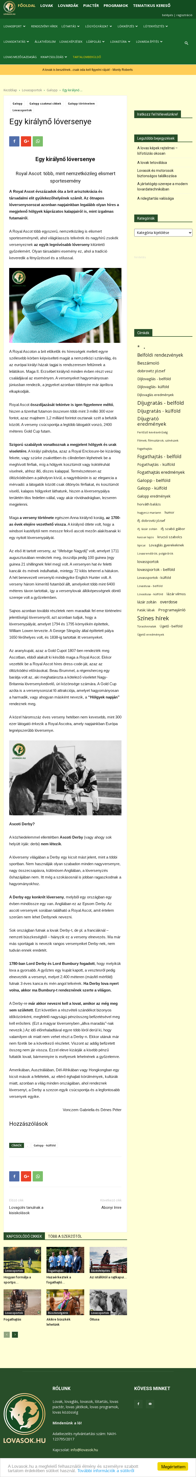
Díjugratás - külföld (158, 410)
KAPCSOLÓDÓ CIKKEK (24, 1236)
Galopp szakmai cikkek (45, 103)
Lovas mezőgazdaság (20, 57)
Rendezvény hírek (44, 26)
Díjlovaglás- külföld (153, 386)
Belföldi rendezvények (160, 355)
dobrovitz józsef (151, 370)
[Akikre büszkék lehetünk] (65, 1302)
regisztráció (184, 15)
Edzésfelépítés (100, 1270)
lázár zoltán (146, 602)
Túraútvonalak (146, 626)
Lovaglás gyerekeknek (166, 545)
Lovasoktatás (14, 41)
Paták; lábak (146, 610)
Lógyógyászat (96, 26)
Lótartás (69, 26)
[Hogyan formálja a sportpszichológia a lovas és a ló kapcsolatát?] (22, 1260)
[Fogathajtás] (22, 1302)
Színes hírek (153, 618)
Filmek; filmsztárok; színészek (157, 440)
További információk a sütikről (105, 1470)
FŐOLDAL (26, 5)
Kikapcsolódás (52, 57)
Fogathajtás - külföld (156, 464)
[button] (186, 43)
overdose (168, 602)
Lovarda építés (147, 41)
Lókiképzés (126, 26)
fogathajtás (144, 448)
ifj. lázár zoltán (147, 529)
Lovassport (13, 26)
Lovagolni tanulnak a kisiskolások (26, 1210)
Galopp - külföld (45, 1145)
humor (169, 512)
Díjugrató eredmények (151, 421)
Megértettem (173, 1466)
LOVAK (46, 5)
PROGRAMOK (116, 5)
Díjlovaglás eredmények (155, 394)
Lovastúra (118, 41)
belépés (167, 15)
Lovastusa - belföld (150, 586)
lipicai (141, 545)
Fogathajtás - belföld (159, 456)
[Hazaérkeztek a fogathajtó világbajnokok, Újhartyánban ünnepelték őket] (65, 1260)
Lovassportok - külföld (154, 578)
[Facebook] (138, 1404)
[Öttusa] (108, 1302)
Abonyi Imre (111, 1207)
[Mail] (150, 1404)
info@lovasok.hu (84, 1449)
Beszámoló (148, 363)
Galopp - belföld (153, 480)
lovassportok (148, 561)
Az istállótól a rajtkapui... (108, 1277)
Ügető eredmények (150, 634)
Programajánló (172, 609)
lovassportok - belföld (156, 569)
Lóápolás (93, 41)
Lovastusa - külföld (150, 594)
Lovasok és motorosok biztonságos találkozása (157, 173)
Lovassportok (32, 90)
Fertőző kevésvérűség (152, 432)
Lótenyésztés (153, 26)
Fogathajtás (56, 1270)
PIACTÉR (91, 5)
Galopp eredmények (153, 496)
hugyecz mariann (149, 512)
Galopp (52, 90)
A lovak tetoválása (152, 163)
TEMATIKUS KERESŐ (151, 5)
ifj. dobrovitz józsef (151, 520)
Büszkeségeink (58, 1313)
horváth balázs (149, 504)
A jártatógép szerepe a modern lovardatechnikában (162, 186)
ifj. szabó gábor (173, 528)
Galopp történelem (81, 103)
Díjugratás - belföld (160, 402)
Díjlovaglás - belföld (154, 378)
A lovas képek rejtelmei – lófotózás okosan (157, 150)
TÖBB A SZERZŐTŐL (65, 1236)
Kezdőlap (10, 90)
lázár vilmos (176, 594)
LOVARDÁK (68, 5)
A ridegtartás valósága (155, 198)
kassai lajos (145, 537)
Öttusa (94, 1319)
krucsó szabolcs (169, 537)
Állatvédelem (45, 41)
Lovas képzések (70, 41)
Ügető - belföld (171, 626)
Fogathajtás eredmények (161, 472)
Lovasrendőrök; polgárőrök (155, 553)
